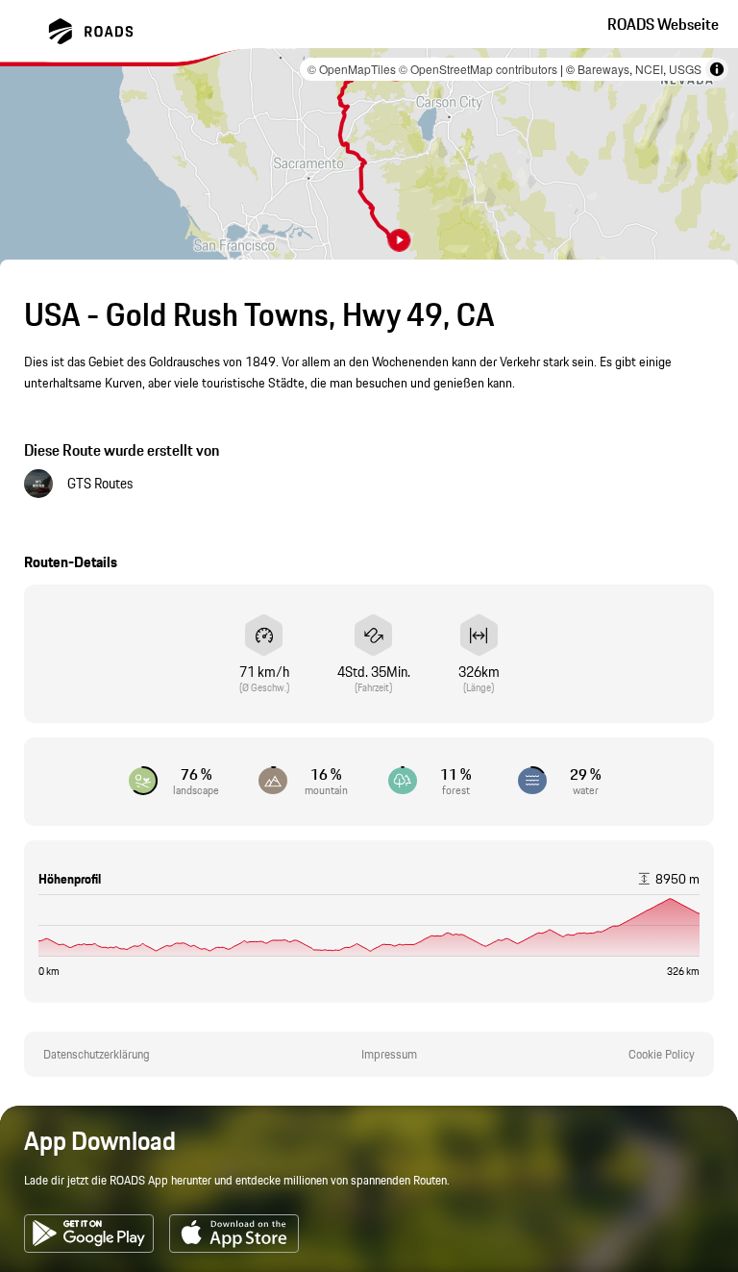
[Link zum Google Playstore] (89, 1233)
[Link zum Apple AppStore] (234, 1233)
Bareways (603, 69)
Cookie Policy (661, 1054)
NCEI (649, 69)
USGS (685, 69)
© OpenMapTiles (352, 69)
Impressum (389, 1054)
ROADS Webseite (663, 24)
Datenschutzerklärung (96, 1054)
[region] (369, 159)
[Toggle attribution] (716, 69)
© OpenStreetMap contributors (478, 69)
